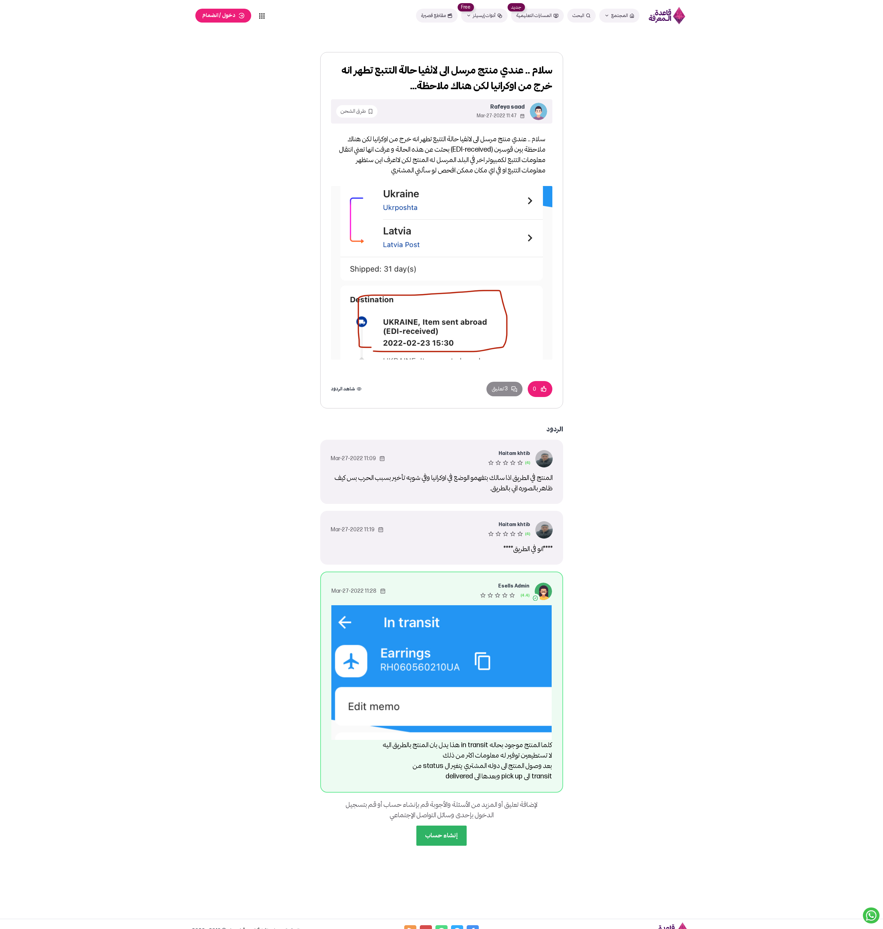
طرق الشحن (353, 111)
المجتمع (619, 15)
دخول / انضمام (218, 15)
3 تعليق (500, 389)
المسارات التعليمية (534, 15)
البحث (578, 15)
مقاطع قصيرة (433, 15)
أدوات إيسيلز (484, 15)
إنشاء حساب (441, 835)
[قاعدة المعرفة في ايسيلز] (667, 15)
